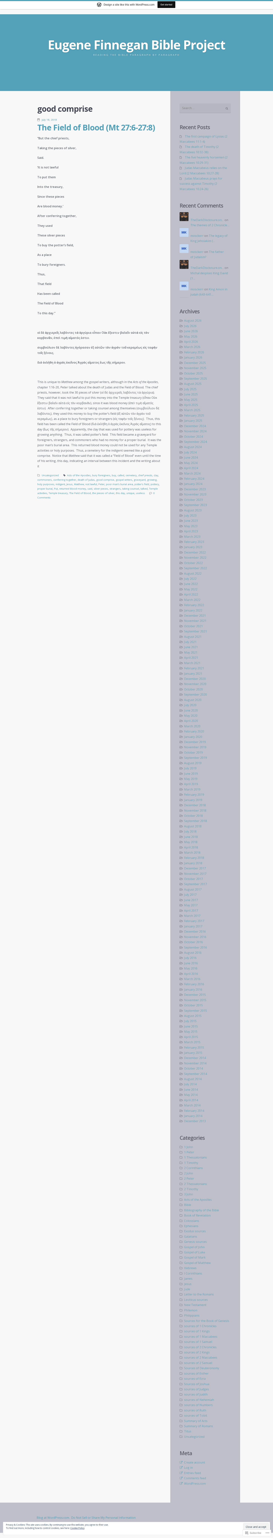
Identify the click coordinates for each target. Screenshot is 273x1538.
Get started (166, 4)
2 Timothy (191, 1189)
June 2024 (191, 457)
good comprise (105, 479)
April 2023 (191, 531)
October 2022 (193, 563)
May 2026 (190, 336)
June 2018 (191, 837)
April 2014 (191, 1100)
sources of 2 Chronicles (200, 1347)
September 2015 (195, 1011)
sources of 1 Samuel (198, 1342)
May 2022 (190, 589)
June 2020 (191, 710)
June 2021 (191, 647)
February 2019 (194, 795)
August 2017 (193, 889)
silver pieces (101, 488)
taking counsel (130, 488)
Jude (187, 1289)
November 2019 (195, 747)
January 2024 (193, 484)
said (89, 488)
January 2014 (193, 1116)
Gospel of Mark (195, 1257)
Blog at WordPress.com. (53, 1518)
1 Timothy (191, 1163)
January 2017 (193, 926)
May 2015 (190, 1032)
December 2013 (195, 1121)
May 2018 (190, 842)
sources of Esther (196, 1373)
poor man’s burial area (119, 484)
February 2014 (194, 1111)
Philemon (190, 1310)
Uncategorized (50, 475)
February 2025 (194, 415)
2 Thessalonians (195, 1184)
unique (130, 493)
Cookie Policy (77, 1528)
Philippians (191, 1315)
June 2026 (191, 331)
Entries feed (192, 1473)
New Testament (195, 1305)
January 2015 (193, 1053)
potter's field (141, 484)
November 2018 (195, 810)
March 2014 (192, 1105)
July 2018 (190, 831)
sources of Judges (196, 1389)
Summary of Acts (195, 1421)
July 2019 (190, 768)
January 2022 (193, 610)
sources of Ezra (195, 1379)
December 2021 (195, 616)
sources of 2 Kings (197, 1352)
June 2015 (191, 1026)
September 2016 (195, 947)
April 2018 (191, 847)
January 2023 (193, 547)
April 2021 (191, 658)
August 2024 (193, 447)
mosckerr (197, 236)
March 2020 (192, 726)
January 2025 (193, 421)
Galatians (190, 1236)
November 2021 (195, 621)
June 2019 (191, 774)
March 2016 (192, 979)
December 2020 (195, 679)
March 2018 (192, 853)
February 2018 (194, 858)
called (121, 475)
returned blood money (72, 488)
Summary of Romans (198, 1426)
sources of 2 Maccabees (200, 1357)
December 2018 (195, 805)
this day (120, 493)
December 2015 (195, 995)
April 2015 (191, 1037)
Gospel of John (194, 1247)
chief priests (145, 475)
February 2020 (194, 731)
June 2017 (191, 900)
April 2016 (191, 974)
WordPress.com (195, 1483)
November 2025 (195, 368)
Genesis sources (195, 1242)
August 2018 (193, 826)
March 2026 (192, 347)
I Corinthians (193, 1273)
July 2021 (190, 642)
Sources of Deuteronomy (201, 1368)
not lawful (91, 484)
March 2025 (192, 410)
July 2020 (190, 705)
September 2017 (195, 884)
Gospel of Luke (194, 1252)
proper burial (45, 488)
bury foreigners (101, 475)
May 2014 (190, 1095)
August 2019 (193, 763)
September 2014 (195, 1074)
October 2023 (193, 500)
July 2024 (190, 452)
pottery (155, 484)
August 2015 (193, 1016)
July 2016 (190, 958)
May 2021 (190, 652)
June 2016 (191, 963)
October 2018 (193, 816)
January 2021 (193, 674)
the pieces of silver (103, 493)
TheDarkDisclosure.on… (207, 220)
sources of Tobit (195, 1415)
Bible (187, 1205)
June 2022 (191, 584)
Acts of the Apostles (79, 475)
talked (144, 488)
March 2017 (192, 916)
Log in (188, 1468)
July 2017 (190, 895)
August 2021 (193, 637)
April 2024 (191, 468)
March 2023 (192, 537)
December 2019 (195, 742)
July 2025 (190, 389)
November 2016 (195, 937)
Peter (101, 484)
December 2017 (195, 868)
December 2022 (195, 552)
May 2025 (190, 400)
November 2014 (195, 1063)
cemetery (131, 475)
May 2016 (190, 968)
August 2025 (193, 384)
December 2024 (195, 426)
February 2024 (194, 479)
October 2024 (193, 437)
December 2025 (195, 363)
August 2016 (193, 953)
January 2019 (193, 800)
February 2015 (194, 1047)
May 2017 (190, 905)
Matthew (79, 484)
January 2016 (193, 989)
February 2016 (194, 984)
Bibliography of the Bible (201, 1210)
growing (152, 479)
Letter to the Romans (199, 1294)
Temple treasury (58, 493)
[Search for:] (205, 108)
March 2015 (192, 1042)
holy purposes (45, 484)
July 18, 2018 (49, 119)
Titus (187, 1431)
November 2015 (195, 1000)
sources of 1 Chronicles (200, 1326)
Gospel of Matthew (197, 1263)
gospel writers (124, 479)
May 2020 (190, 716)
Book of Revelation (197, 1215)
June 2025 (191, 394)
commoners (44, 479)
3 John (188, 1194)
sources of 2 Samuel (198, 1363)
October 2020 (193, 689)
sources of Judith (196, 1394)
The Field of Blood (80, 493)
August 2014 (193, 1079)
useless (140, 493)
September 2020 (195, 694)
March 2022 (192, 600)
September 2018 (195, 821)
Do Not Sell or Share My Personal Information (103, 1518)
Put (56, 488)
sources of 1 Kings (197, 1331)
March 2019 (192, 789)
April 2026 (191, 342)
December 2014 (195, 1058)
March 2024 (192, 473)
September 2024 (195, 442)
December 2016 (195, 931)
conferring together (64, 479)
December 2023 (195, 489)
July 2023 (190, 515)
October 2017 (193, 879)
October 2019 (193, 752)
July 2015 (190, 1021)
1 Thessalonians (195, 1157)
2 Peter (189, 1178)
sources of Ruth (195, 1410)
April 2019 (191, 784)
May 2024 (190, 463)
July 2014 (190, 1084)
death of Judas (86, 479)
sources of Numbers (198, 1405)
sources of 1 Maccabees (200, 1337)
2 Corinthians (193, 1168)
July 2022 (190, 579)
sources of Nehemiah (199, 1400)
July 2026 (190, 326)
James (188, 1279)
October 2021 (193, 626)
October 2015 (193, 1005)
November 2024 (195, 431)
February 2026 (194, 352)
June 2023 (191, 521)
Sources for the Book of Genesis (206, 1321)
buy (114, 475)
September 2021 (195, 631)
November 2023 (195, 494)
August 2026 (193, 321)
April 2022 (191, 594)
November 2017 (195, 874)
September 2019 (195, 758)
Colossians (191, 1221)
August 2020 (193, 700)
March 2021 (192, 663)
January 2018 (193, 863)
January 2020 (193, 737)
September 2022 (195, 568)
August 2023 (193, 510)
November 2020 (195, 684)
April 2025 (191, 405)
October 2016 (193, 942)
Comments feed (195, 1478)
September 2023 (195, 505)
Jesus (69, 484)
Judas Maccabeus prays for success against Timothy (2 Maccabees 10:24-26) (201, 183)
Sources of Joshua (196, 1384)
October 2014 (193, 1068)
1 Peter (189, 1152)
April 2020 (191, 721)
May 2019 (190, 779)
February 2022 (194, 605)
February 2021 (194, 668)
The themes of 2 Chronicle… (209, 225)
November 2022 (195, 558)
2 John (188, 1173)
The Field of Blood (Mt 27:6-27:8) (96, 127)
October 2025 (193, 373)
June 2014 (191, 1090)
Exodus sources (195, 1231)
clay (156, 475)
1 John (188, 1147)
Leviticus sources (196, 1300)
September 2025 (195, 379)
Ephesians (191, 1226)
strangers (115, 488)
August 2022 (193, 573)
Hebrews (190, 1268)
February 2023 (194, 542)
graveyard (140, 479)
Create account (194, 1462)
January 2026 (193, 357)
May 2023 (190, 526)
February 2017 (194, 921)
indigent (60, 484)
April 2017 (191, 911)
